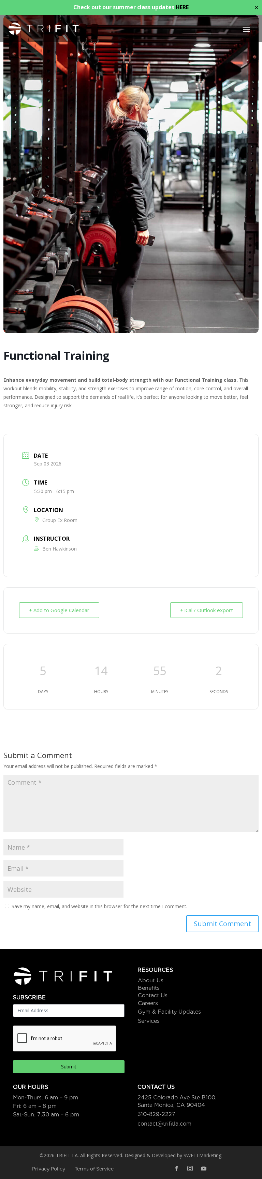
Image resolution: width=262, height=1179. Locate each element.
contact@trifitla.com (164, 1123)
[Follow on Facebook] (176, 1168)
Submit (68, 1066)
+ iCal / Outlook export (206, 610)
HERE (182, 7)
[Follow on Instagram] (190, 1168)
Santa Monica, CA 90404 (171, 1105)
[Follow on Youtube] (203, 1168)
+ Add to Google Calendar (59, 610)
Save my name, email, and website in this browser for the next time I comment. (99, 906)
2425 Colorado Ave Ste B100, (177, 1097)
